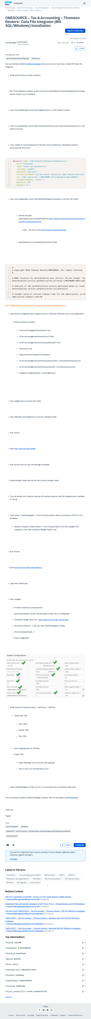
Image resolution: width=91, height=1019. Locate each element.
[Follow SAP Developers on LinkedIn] (51, 1010)
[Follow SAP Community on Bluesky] (43, 1010)
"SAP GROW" (36, 879)
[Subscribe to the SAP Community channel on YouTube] (47, 1010)
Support (63, 1015)
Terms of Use (20, 1015)
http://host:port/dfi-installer (25, 449)
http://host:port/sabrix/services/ (54, 230)
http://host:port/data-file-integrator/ (28, 568)
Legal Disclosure (42, 1015)
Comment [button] (79, 845)
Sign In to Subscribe (75, 31)
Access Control (34, 882)
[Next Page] (47, 886)
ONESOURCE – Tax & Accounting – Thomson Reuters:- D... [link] (25, 10)
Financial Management (42, 8)
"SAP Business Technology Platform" (17, 879)
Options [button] (66, 34)
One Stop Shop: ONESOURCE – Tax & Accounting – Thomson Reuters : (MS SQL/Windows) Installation (45, 911)
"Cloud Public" (10, 875)
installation (24, 826)
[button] (76, 48)
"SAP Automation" (49, 875)
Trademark (54, 1015)
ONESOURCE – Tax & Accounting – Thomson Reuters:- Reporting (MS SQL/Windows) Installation (43, 928)
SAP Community (10, 8)
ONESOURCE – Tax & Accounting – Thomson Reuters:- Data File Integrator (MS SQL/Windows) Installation (42, 22)
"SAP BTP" (71, 875)
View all (8, 997)
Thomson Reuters (11, 836)
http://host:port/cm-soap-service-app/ (54, 620)
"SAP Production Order (71, 879)
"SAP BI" (61, 875)
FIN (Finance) (36, 58)
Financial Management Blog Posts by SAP (23, 899)
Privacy (11, 1015)
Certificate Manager (33, 64)
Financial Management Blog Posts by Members (65, 8)
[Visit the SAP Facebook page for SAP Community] (39, 1010)
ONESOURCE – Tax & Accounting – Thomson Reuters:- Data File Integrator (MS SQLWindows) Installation (38, 831)
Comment (13, 859)
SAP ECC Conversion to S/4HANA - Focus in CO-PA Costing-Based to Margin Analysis (38, 897)
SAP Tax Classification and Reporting (17, 58)
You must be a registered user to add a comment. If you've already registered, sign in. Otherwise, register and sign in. (42, 853)
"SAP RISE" (9, 882)
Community (18, 3)
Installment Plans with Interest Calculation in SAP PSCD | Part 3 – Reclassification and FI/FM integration (45, 904)
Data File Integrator (12, 826)
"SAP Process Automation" (52, 879)
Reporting (74, 798)
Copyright (30, 1015)
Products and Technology (25, 8)
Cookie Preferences (75, 1015)
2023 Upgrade (21, 882)
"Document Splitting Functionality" (29, 875)
